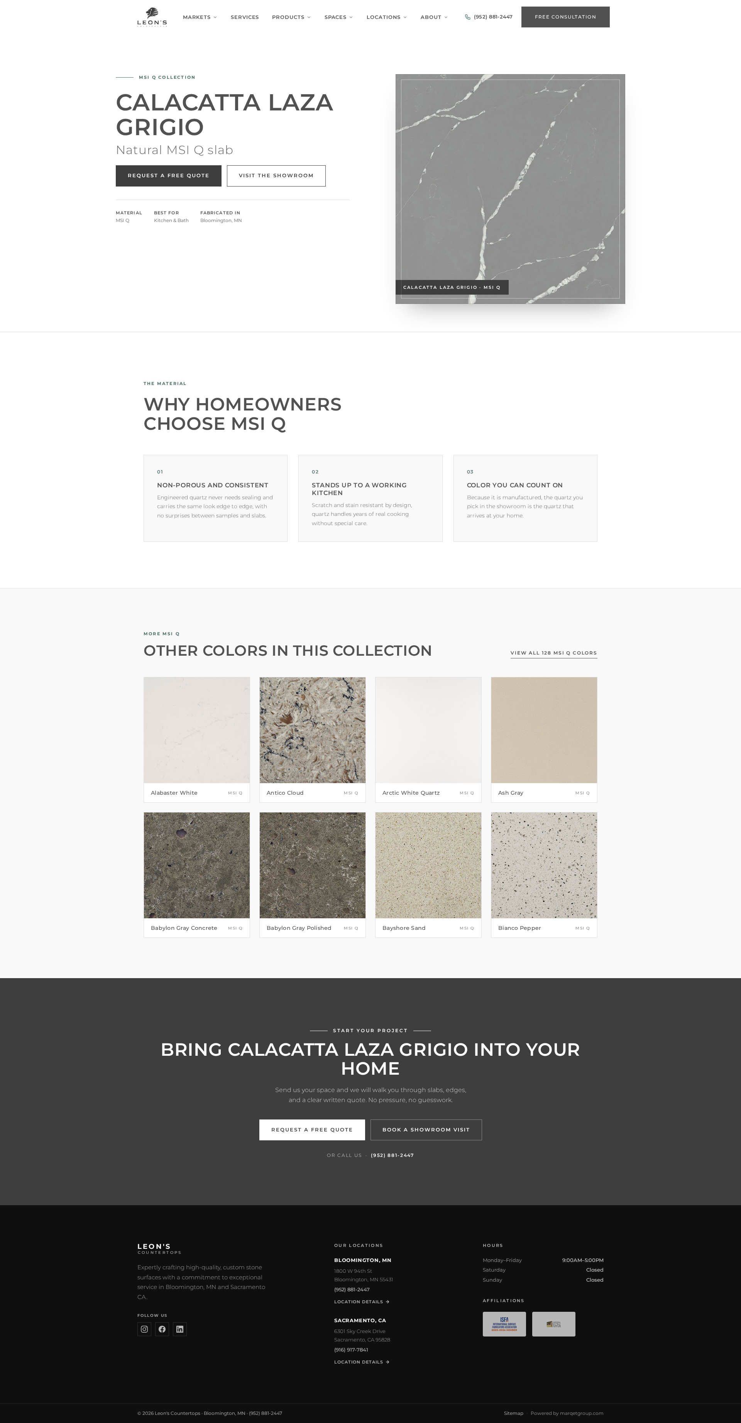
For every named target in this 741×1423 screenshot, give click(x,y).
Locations (384, 17)
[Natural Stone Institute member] (553, 1324)
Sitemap (513, 1413)
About (431, 17)
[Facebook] (162, 1329)
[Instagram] (144, 1329)
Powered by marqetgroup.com (567, 1413)
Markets (197, 17)
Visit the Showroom (276, 175)
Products (288, 17)
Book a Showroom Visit (426, 1130)
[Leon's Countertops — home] (152, 17)
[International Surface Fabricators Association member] (504, 1324)
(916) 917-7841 (351, 1350)
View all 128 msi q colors (554, 653)
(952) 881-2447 (392, 1155)
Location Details (358, 1301)
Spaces (336, 17)
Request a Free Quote (169, 175)
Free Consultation (565, 17)
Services (245, 17)
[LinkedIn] (180, 1329)
